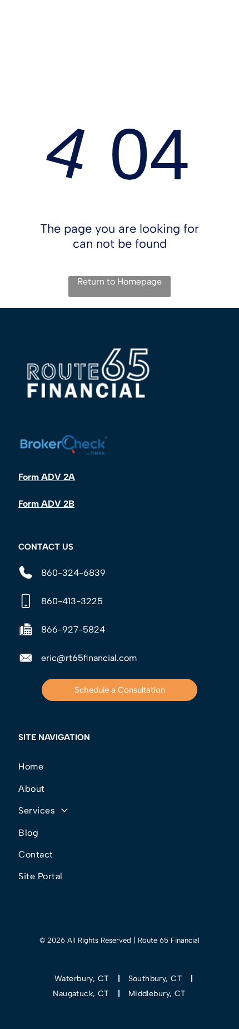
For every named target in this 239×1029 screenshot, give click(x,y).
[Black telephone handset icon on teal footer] (23, 28)
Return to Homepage (119, 281)
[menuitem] (119, 766)
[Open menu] (216, 22)
